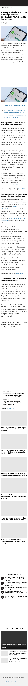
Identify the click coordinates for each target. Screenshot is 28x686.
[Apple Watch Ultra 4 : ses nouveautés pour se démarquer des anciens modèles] (14, 464)
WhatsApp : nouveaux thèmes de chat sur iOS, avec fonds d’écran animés (13, 519)
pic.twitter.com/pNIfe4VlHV (9, 185)
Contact (3, 682)
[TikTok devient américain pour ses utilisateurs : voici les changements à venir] (4, 660)
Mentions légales (10, 682)
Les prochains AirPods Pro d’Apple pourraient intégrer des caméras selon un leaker (18, 653)
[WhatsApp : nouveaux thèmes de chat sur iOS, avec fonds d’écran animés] (14, 508)
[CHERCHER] (26, 3)
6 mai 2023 (21, 189)
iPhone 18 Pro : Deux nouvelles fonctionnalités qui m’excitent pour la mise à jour (13, 541)
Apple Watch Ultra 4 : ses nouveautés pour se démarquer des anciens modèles (14, 474)
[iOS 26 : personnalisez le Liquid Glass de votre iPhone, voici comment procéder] (14, 640)
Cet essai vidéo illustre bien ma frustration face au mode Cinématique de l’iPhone (13, 496)
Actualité (10, 408)
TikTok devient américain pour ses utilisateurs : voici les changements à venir (18, 660)
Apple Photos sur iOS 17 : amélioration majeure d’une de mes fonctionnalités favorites (13, 428)
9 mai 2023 (19, 273)
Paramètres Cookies (20, 682)
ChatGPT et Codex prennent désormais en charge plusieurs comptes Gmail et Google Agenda (13, 452)
